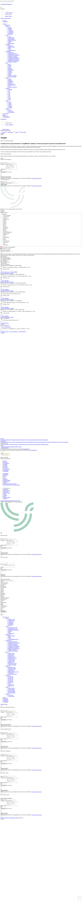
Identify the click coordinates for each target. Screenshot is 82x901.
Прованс (10, 41)
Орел (4, 235)
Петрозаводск (6, 237)
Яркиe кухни (11, 662)
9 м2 (9, 96)
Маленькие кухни (12, 668)
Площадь (8, 88)
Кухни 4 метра (11, 690)
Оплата (34, 444)
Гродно (4, 221)
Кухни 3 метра (11, 689)
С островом (10, 30)
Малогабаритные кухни (13, 671)
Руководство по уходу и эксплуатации (59, 442)
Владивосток (6, 219)
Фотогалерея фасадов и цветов (44, 442)
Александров (6, 216)
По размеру (22, 439)
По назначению (33, 439)
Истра (4, 224)
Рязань (4, 239)
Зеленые (10, 71)
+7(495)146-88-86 (8, 12)
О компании (5, 113)
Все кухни (8, 25)
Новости (8, 442)
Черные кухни (11, 653)
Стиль (7, 35)
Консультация (18, 446)
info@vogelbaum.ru (25, 449)
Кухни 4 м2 (10, 676)
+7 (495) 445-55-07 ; (5, 331)
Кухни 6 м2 (10, 678)
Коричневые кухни (12, 657)
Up (1, 532)
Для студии (10, 111)
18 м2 (9, 99)
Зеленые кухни (11, 659)
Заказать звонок (8, 16)
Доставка (31, 444)
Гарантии (46, 444)
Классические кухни (12, 628)
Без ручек (10, 34)
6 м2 (9, 92)
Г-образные (10, 31)
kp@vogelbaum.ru (33, 450)
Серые (9, 66)
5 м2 (9, 91)
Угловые (10, 28)
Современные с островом (13, 54)
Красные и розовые (12, 75)
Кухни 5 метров (11, 691)
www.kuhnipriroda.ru (6, 326)
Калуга (4, 225)
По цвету (18, 439)
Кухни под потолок (12, 87)
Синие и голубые (12, 76)
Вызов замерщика (11, 446)
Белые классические (12, 53)
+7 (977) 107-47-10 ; (5, 272)
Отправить (3, 574)
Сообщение (3, 169)
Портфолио (3, 442)
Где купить (5, 702)
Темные (10, 73)
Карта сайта (17, 500)
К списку (3, 273)
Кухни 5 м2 (10, 677)
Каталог (5, 23)
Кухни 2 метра (11, 688)
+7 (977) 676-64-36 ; (13, 331)
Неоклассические (12, 40)
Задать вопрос (4, 184)
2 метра (9, 103)
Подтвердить (3, 611)
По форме (13, 439)
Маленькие (10, 81)
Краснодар (5, 228)
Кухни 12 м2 (11, 684)
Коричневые (11, 69)
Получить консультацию (5, 724)
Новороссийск (6, 233)
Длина (7, 100)
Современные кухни (12, 627)
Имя (2, 162)
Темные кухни (11, 661)
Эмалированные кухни (13, 639)
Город (2, 580)
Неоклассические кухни (13, 629)
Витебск (5, 218)
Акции (4, 20)
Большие (10, 80)
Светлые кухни (11, 660)
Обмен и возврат (40, 444)
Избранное (5, 115)
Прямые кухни (11, 620)
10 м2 (9, 97)
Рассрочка (17, 442)
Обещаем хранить (14, 817)
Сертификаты (31, 442)
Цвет (7, 63)
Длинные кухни (11, 669)
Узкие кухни (11, 672)
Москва (4, 214)
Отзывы (35, 442)
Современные (11, 37)
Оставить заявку (4, 746)
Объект (7, 108)
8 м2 (9, 95)
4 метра (9, 105)
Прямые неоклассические (13, 60)
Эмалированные (11, 50)
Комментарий (4, 545)
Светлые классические (13, 650)
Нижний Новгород (7, 232)
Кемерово (5, 227)
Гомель (4, 220)
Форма (7, 26)
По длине (27, 439)
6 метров (10, 107)
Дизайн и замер (21, 444)
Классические (11, 38)
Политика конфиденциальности (8, 500)
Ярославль (5, 244)
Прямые (10, 29)
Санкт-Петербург (7, 215)
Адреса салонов (6, 117)
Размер (7, 77)
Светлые (10, 72)
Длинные (10, 82)
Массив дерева (11, 46)
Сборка (27, 444)
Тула (4, 243)
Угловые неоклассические (14, 58)
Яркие (9, 74)
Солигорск (5, 242)
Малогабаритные (12, 84)
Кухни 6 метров (11, 692)
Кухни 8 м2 (10, 681)
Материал (8, 44)
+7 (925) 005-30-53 (22, 331)
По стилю (3, 439)
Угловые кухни (11, 619)
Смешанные (8, 51)
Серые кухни (11, 654)
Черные (10, 65)
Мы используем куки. (5, 817)
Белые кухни (11, 655)
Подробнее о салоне (9, 273)
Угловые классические (13, 57)
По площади (39, 439)
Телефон (3, 164)
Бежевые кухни (11, 656)
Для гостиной (11, 112)
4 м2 (9, 90)
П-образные (10, 33)
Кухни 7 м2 (10, 680)
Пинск (4, 238)
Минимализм (11, 43)
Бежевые (10, 68)
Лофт (9, 42)
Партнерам (5, 21)
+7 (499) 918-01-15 (5, 323)
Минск (4, 229)
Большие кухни (11, 667)
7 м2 (9, 94)
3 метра (9, 104)
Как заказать (15, 444)
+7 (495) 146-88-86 (9, 124)
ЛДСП (9, 49)
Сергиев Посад (6, 241)
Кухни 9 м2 (10, 682)
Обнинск (5, 234)
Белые (9, 67)
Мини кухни (11, 83)
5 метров (10, 106)
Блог (4, 114)
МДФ (9, 48)
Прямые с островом (12, 61)
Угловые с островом (12, 56)
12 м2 (9, 98)
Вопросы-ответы (23, 442)
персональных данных (37, 178)
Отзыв (2, 567)
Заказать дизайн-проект (6, 18)
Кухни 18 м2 (11, 685)
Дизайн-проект (4, 446)
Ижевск (5, 223)
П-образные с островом (13, 59)
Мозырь (5, 230)
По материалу (8, 439)
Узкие (9, 85)
